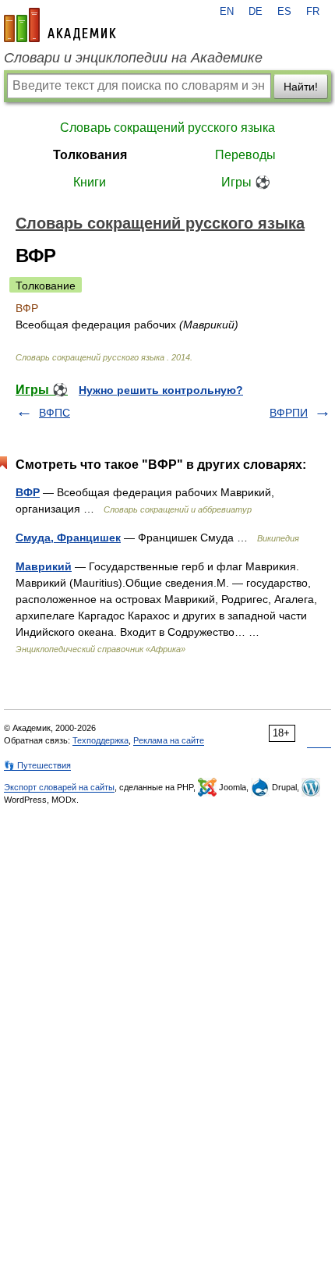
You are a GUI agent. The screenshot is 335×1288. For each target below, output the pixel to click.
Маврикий (44, 566)
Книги (89, 182)
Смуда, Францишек (68, 537)
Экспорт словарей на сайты (59, 787)
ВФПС (54, 412)
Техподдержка (100, 740)
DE (256, 11)
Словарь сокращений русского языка (167, 127)
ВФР (28, 492)
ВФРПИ (289, 412)
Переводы (245, 154)
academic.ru (60, 25)
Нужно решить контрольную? (161, 390)
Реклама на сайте (168, 740)
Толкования (90, 154)
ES (284, 11)
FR (312, 11)
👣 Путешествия (37, 765)
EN (227, 11)
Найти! (301, 86)
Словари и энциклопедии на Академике (133, 58)
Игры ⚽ (245, 182)
